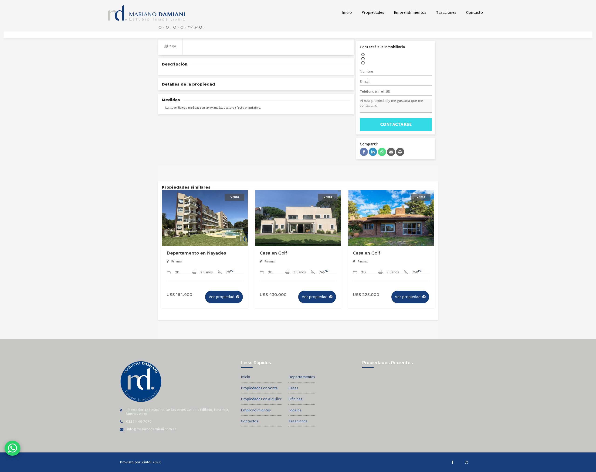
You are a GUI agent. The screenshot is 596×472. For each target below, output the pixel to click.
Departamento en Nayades (196, 253)
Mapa (172, 46)
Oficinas (295, 399)
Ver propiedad (221, 297)
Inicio (347, 13)
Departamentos (301, 377)
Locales (294, 410)
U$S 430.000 (273, 294)
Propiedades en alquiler (261, 399)
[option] (204, 253)
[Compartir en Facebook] (364, 152)
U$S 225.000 (366, 294)
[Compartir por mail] (391, 152)
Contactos (249, 421)
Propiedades (373, 13)
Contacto (474, 13)
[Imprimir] (400, 152)
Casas (293, 388)
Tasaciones (446, 13)
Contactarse (396, 125)
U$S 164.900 (179, 294)
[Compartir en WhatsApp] (382, 152)
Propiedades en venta (259, 388)
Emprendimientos (410, 13)
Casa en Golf (273, 253)
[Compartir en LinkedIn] (373, 152)
